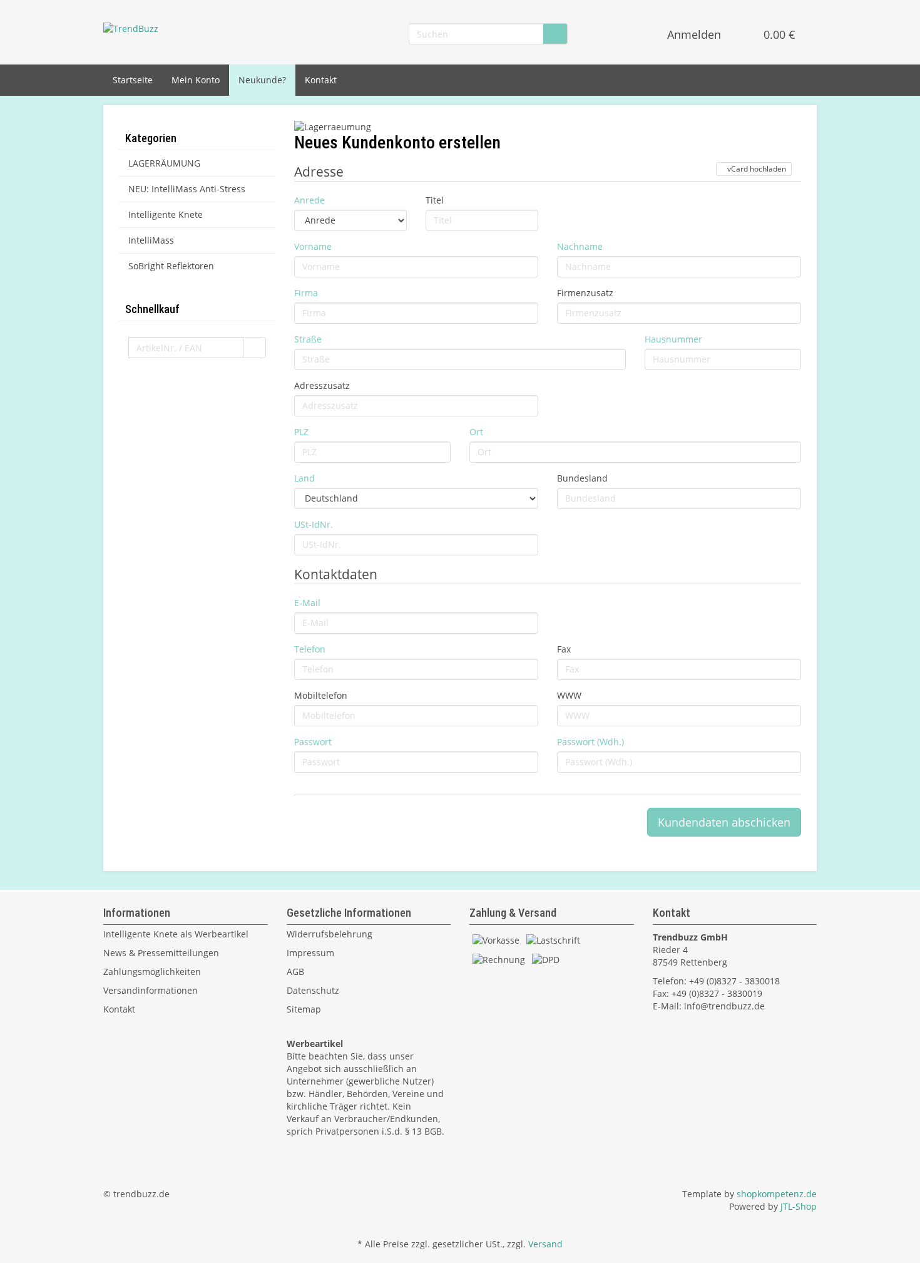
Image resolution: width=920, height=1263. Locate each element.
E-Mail (307, 603)
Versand (545, 1244)
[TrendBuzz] (130, 28)
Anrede (309, 200)
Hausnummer (673, 339)
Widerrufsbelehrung (329, 934)
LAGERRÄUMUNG (164, 163)
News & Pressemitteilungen (161, 953)
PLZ (301, 432)
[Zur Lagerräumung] (547, 128)
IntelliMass (151, 240)
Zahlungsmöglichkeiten (152, 971)
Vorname (313, 246)
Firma (306, 293)
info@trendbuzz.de (724, 1006)
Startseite (133, 80)
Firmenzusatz (585, 293)
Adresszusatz (322, 385)
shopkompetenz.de (777, 1194)
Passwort (313, 742)
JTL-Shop (798, 1206)
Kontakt (321, 80)
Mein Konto (195, 80)
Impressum (310, 953)
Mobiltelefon (320, 695)
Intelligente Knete (165, 214)
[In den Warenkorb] (254, 347)
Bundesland (582, 478)
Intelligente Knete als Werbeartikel (175, 934)
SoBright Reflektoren (171, 266)
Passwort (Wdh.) (590, 742)
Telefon (309, 649)
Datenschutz (313, 990)
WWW (569, 695)
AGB (295, 971)
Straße (308, 339)
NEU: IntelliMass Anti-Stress (186, 189)
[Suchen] (555, 34)
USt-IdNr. (313, 524)
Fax (564, 649)
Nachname (580, 246)
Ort (476, 432)
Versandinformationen (150, 990)
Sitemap (304, 1009)
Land (304, 478)
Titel (435, 200)
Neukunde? (262, 80)
